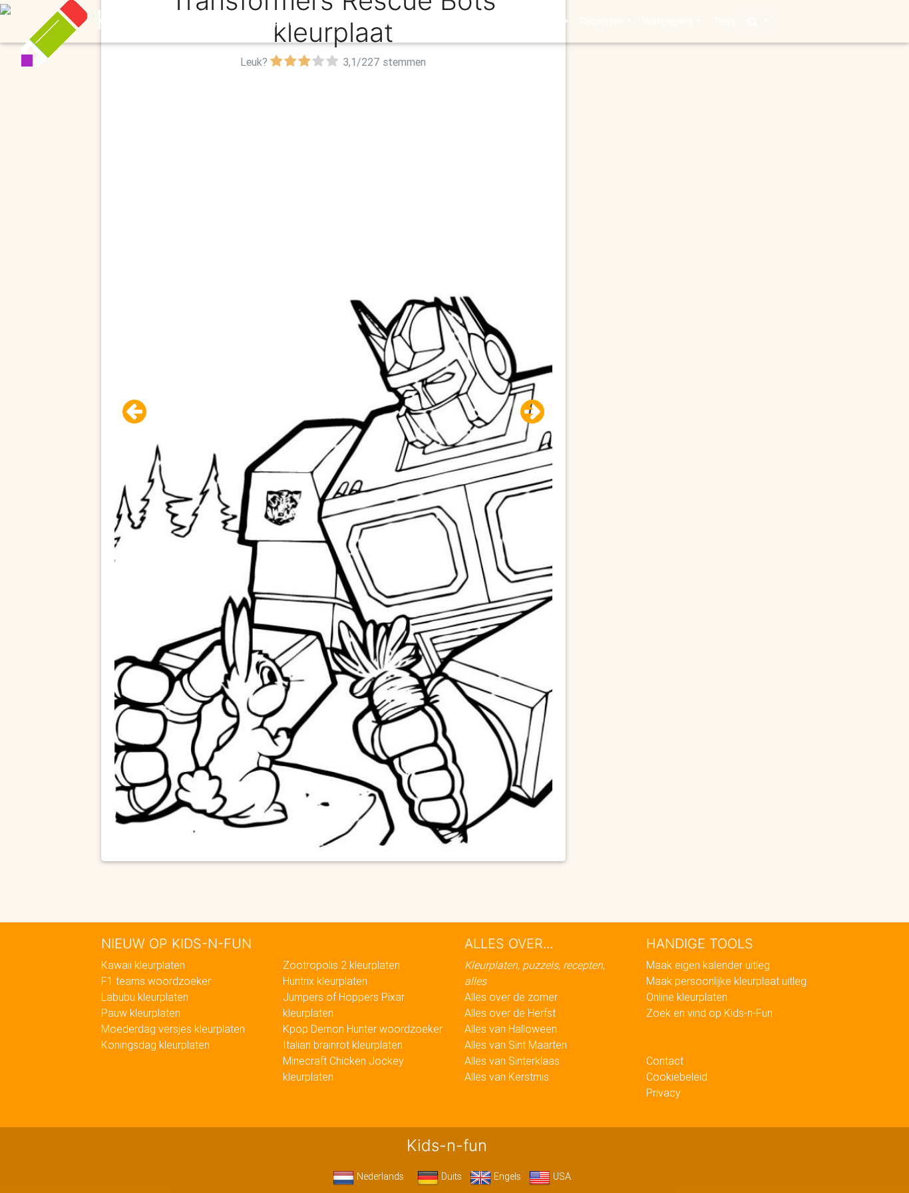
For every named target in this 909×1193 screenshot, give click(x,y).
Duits (450, 1176)
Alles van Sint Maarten (515, 1044)
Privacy (663, 1092)
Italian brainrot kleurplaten (343, 1044)
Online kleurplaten (686, 996)
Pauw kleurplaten (140, 1012)
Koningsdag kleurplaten (155, 1044)
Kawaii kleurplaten (143, 965)
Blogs (335, 21)
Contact (664, 1060)
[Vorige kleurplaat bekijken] (139, 412)
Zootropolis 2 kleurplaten (341, 965)
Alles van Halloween (510, 1028)
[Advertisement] (333, 165)
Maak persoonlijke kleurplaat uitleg (726, 981)
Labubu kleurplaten (144, 996)
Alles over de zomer (511, 996)
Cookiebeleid (676, 1076)
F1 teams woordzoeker (156, 981)
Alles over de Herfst (510, 1012)
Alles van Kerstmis (506, 1076)
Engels (506, 1176)
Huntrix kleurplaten (325, 981)
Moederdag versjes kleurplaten (173, 1028)
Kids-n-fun (163, 20)
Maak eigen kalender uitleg (708, 965)
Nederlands (379, 1176)
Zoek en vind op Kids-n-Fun (709, 1012)
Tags (723, 21)
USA (560, 1176)
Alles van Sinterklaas (512, 1060)
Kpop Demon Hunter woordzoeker (363, 1028)
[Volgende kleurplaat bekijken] (527, 412)
